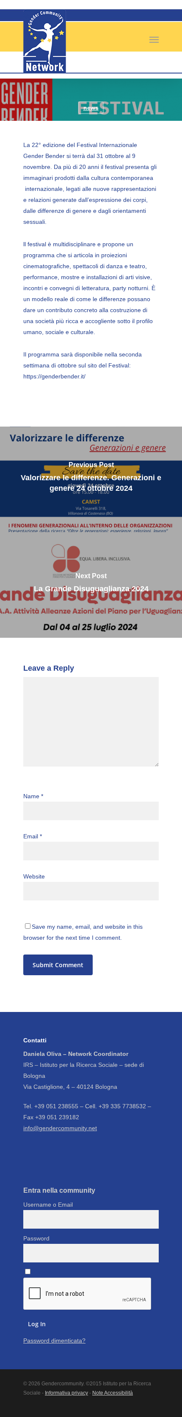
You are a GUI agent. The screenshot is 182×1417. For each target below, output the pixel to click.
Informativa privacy (66, 1393)
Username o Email (48, 1204)
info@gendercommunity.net (60, 1128)
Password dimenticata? (54, 1340)
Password (36, 1238)
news (91, 107)
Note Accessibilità (112, 1393)
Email (32, 836)
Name (33, 796)
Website (34, 876)
